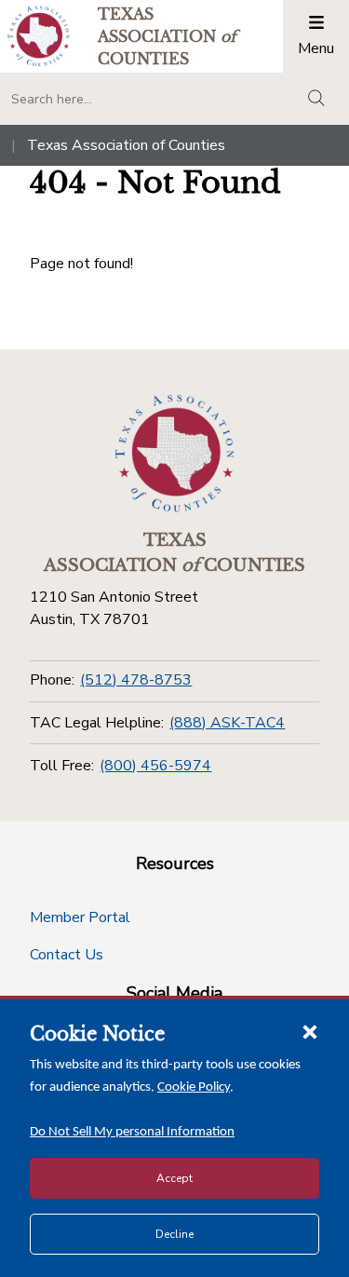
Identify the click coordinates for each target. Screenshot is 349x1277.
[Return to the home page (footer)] (175, 453)
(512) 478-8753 (136, 680)
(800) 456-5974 (155, 765)
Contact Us (66, 954)
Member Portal (80, 917)
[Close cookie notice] (310, 1031)
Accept (174, 1178)
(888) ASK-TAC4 (227, 723)
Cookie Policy (193, 1087)
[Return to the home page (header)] (38, 36)
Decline (174, 1234)
